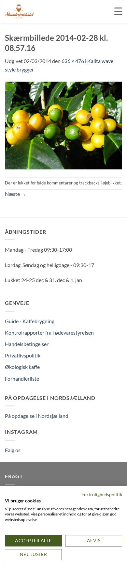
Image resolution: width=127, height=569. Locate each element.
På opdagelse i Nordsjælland (36, 416)
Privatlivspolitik (22, 355)
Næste (15, 194)
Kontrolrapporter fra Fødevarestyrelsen (49, 332)
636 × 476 (73, 61)
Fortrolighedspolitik (101, 494)
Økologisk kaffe (22, 367)
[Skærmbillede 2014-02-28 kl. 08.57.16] (63, 124)
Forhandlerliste (22, 378)
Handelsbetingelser (27, 344)
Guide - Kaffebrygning (29, 321)
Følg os (13, 450)
